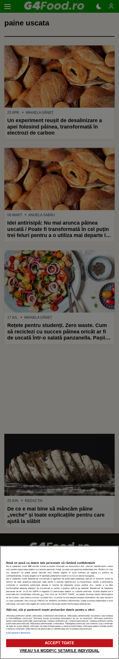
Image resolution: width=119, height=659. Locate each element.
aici (42, 594)
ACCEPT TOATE (59, 643)
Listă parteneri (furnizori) (18, 633)
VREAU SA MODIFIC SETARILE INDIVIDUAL (60, 651)
